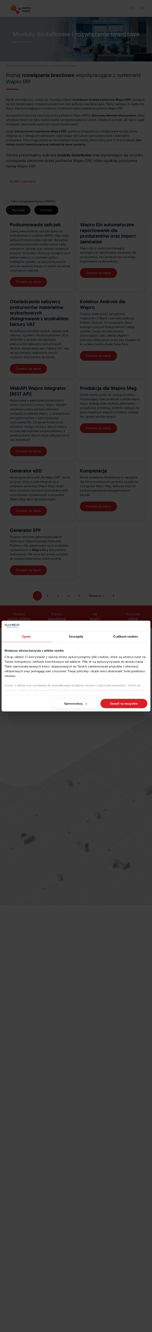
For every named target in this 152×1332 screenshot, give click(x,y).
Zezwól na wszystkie (124, 703)
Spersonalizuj (73, 703)
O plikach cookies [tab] (125, 636)
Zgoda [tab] (26, 636)
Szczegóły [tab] (76, 636)
